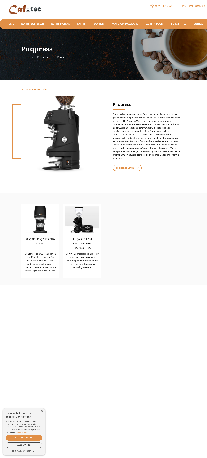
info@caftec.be (196, 5)
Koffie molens (60, 23)
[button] (24, 451)
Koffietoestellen (32, 23)
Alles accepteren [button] (24, 438)
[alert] (24, 431)
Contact (199, 23)
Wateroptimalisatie (125, 23)
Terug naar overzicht (36, 89)
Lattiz (81, 23)
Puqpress (99, 23)
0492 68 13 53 (163, 5)
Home (10, 23)
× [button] (42, 411)
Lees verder (22, 432)
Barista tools (155, 23)
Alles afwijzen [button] (24, 445)
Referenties (178, 23)
